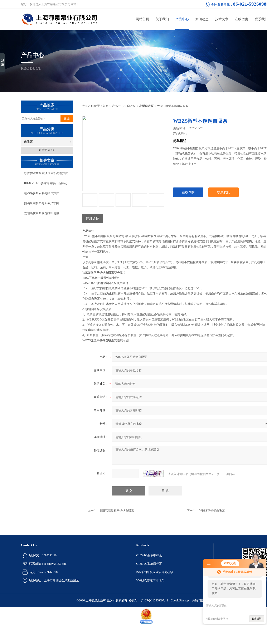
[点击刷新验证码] (153, 473)
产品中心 (182, 19)
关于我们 (162, 19)
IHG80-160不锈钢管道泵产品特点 (45, 183)
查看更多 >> (47, 150)
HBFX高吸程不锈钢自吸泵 (117, 510)
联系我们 (223, 192)
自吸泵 (28, 141)
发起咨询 (257, 618)
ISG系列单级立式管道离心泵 (154, 572)
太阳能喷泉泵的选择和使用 (41, 213)
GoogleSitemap (180, 600)
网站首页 (142, 19)
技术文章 (221, 19)
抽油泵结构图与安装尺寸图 (41, 203)
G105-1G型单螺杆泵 (149, 555)
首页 (106, 106)
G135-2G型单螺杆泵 (149, 563)
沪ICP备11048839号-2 (155, 600)
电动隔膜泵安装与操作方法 (41, 193)
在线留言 (241, 19)
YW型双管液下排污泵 (150, 580)
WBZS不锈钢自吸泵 (212, 510)
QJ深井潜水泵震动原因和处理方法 (46, 173)
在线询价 (188, 192)
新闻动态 (202, 19)
